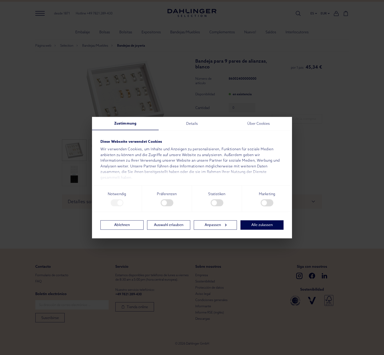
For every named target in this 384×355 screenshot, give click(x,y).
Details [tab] (192, 123)
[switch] (167, 202)
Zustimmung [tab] (125, 123)
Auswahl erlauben (168, 225)
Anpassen (213, 225)
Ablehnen (122, 225)
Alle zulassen (262, 225)
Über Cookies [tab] (258, 123)
